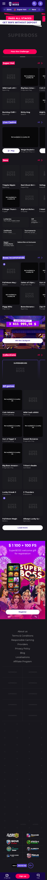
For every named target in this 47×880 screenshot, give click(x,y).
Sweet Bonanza (30, 432)
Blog (22, 643)
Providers (22, 635)
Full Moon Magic (9, 278)
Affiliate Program (22, 652)
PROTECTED (22, 856)
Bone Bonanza (27, 302)
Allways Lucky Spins (32, 510)
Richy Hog (25, 110)
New (34, 9)
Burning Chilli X (9, 110)
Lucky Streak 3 (9, 484)
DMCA (15, 856)
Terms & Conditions (22, 626)
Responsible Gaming (22, 631)
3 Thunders (28, 484)
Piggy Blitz (7, 302)
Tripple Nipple (8, 183)
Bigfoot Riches (28, 206)
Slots (9, 9)
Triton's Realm (30, 458)
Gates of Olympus (29, 278)
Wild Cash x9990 (10, 87)
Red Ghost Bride (28, 183)
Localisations (23, 648)
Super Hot (21, 9)
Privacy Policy (22, 639)
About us (22, 622)
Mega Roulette (28, 148)
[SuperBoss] (14, 3)
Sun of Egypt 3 (9, 432)
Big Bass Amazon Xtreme (14, 458)
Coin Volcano (8, 406)
